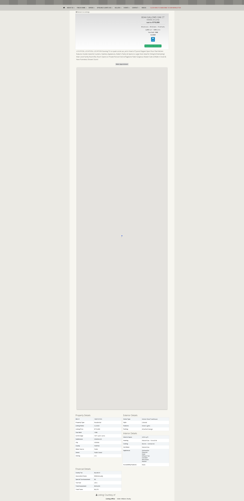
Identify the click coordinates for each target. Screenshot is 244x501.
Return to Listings (83, 12)
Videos (144, 8)
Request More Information (153, 46)
